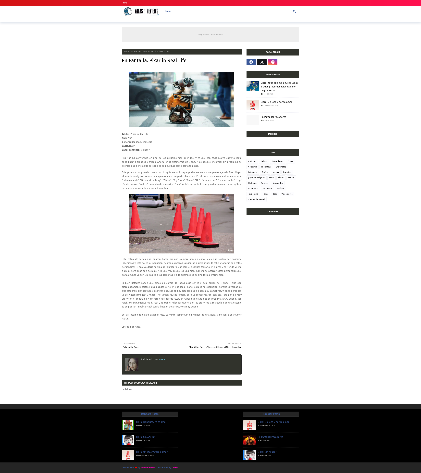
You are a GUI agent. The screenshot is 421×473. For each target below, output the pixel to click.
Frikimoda (252, 172)
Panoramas (253, 188)
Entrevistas (281, 167)
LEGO (271, 178)
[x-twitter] (262, 62)
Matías (291, 178)
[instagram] (272, 62)
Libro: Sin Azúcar (145, 436)
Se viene (280, 188)
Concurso (252, 167)
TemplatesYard (148, 467)
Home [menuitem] (168, 11)
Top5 (275, 194)
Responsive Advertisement (210, 34)
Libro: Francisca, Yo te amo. (151, 421)
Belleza (264, 161)
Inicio (126, 52)
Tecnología (253, 194)
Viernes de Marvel (256, 199)
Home (124, 3)
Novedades (278, 183)
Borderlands (277, 161)
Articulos (252, 161)
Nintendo (252, 183)
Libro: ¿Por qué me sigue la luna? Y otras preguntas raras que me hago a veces (279, 86)
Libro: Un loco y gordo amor (276, 101)
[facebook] (251, 62)
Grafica (265, 172)
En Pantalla (136, 52)
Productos (267, 188)
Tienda (265, 194)
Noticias (264, 183)
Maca (161, 359)
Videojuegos (287, 194)
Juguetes (287, 172)
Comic (290, 161)
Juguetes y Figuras (256, 178)
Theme (175, 467)
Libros (281, 178)
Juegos (276, 172)
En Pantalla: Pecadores (273, 116)
